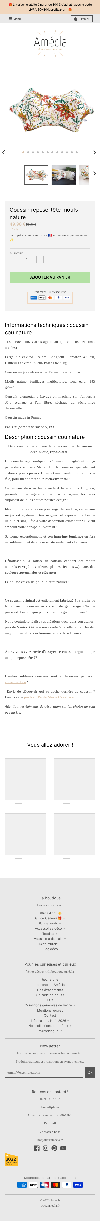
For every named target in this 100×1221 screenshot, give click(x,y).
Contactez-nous (50, 1131)
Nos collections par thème (48, 1026)
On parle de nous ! (50, 995)
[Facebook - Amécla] (37, 1148)
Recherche (50, 979)
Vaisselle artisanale (48, 939)
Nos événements (50, 990)
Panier (84, 19)
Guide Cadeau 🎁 (48, 918)
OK (90, 1072)
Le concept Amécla (50, 985)
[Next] (94, 152)
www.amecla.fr (50, 1205)
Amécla (56, 1200)
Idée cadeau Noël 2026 (48, 1021)
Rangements (48, 923)
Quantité (16, 253)
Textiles (48, 933)
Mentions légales (50, 1010)
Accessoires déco (48, 928)
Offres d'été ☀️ (50, 913)
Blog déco (50, 949)
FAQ (50, 1000)
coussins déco (15, 682)
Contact (50, 1015)
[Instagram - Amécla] (46, 1148)
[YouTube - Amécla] (63, 1148)
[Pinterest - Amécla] (54, 1148)
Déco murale (48, 944)
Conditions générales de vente (48, 1005)
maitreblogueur (50, 1031)
